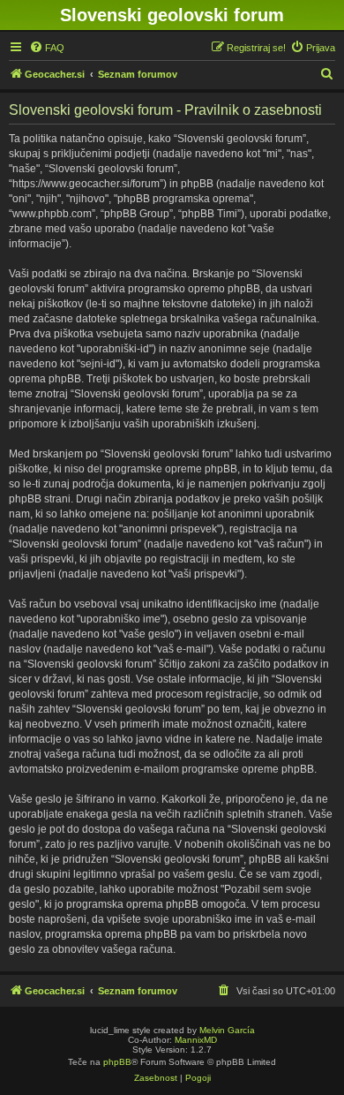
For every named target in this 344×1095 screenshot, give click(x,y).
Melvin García (227, 1030)
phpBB (117, 1062)
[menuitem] (46, 47)
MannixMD (196, 1040)
